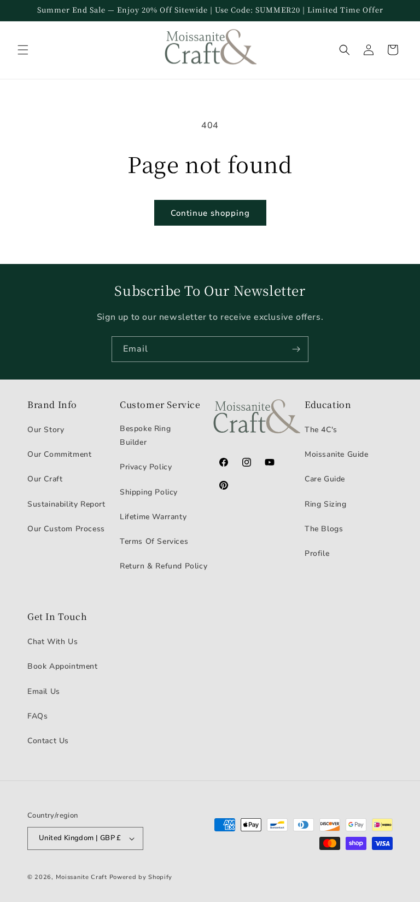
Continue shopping (210, 213)
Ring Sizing (326, 504)
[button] (23, 50)
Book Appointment (62, 666)
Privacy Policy (146, 467)
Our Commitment (59, 454)
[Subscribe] (296, 349)
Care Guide (325, 479)
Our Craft (44, 479)
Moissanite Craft (81, 877)
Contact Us (48, 741)
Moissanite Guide (337, 454)
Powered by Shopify (141, 877)
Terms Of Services (154, 541)
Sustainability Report (66, 504)
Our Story (45, 429)
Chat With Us (52, 641)
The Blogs (324, 529)
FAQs (37, 716)
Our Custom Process (66, 529)
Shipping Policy (149, 492)
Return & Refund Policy (163, 566)
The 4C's (321, 429)
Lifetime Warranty (153, 517)
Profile (317, 553)
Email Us (43, 691)
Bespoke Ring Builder (145, 435)
